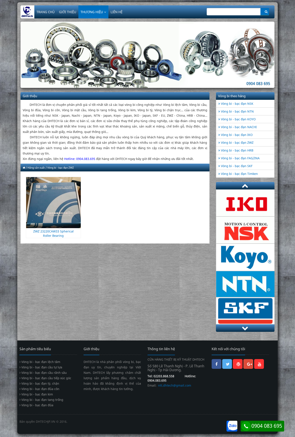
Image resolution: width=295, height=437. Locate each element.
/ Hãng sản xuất (35, 167)
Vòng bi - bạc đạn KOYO (238, 119)
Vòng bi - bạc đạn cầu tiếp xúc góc (46, 378)
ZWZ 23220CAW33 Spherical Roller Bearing (53, 233)
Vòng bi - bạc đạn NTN (237, 111)
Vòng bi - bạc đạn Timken (239, 174)
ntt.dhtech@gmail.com (174, 385)
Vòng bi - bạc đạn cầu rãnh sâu (44, 373)
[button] (40, 55)
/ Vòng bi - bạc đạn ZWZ (60, 167)
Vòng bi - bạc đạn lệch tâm (40, 362)
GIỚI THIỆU (67, 12)
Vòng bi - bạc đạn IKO (236, 135)
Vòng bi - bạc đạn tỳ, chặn (40, 383)
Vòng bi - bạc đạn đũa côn (40, 389)
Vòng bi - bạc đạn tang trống (42, 400)
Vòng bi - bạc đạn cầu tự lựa (41, 367)
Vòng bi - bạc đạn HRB (236, 150)
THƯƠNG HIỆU (92, 12)
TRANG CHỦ (45, 12)
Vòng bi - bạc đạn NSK (236, 104)
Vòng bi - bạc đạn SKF (236, 166)
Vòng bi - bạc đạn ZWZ (237, 142)
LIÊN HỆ (116, 12)
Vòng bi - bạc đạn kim (37, 394)
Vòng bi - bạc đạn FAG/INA (240, 158)
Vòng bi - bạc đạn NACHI (238, 127)
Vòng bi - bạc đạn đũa (37, 405)
